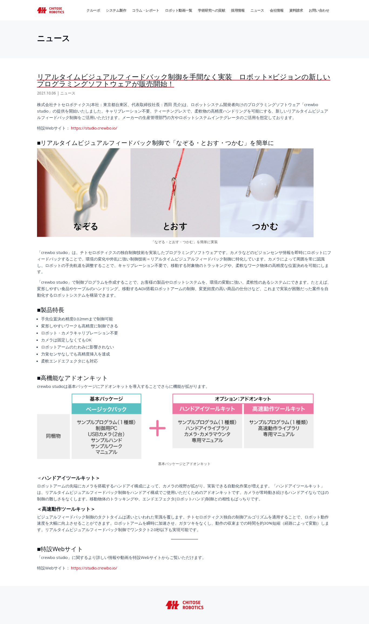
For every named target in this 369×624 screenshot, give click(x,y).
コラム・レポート (145, 10)
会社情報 (276, 10)
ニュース (257, 10)
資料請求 (296, 10)
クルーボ (93, 10)
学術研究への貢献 (211, 10)
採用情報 (237, 10)
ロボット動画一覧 (178, 10)
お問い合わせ (319, 10)
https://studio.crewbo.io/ (94, 128)
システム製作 (116, 10)
